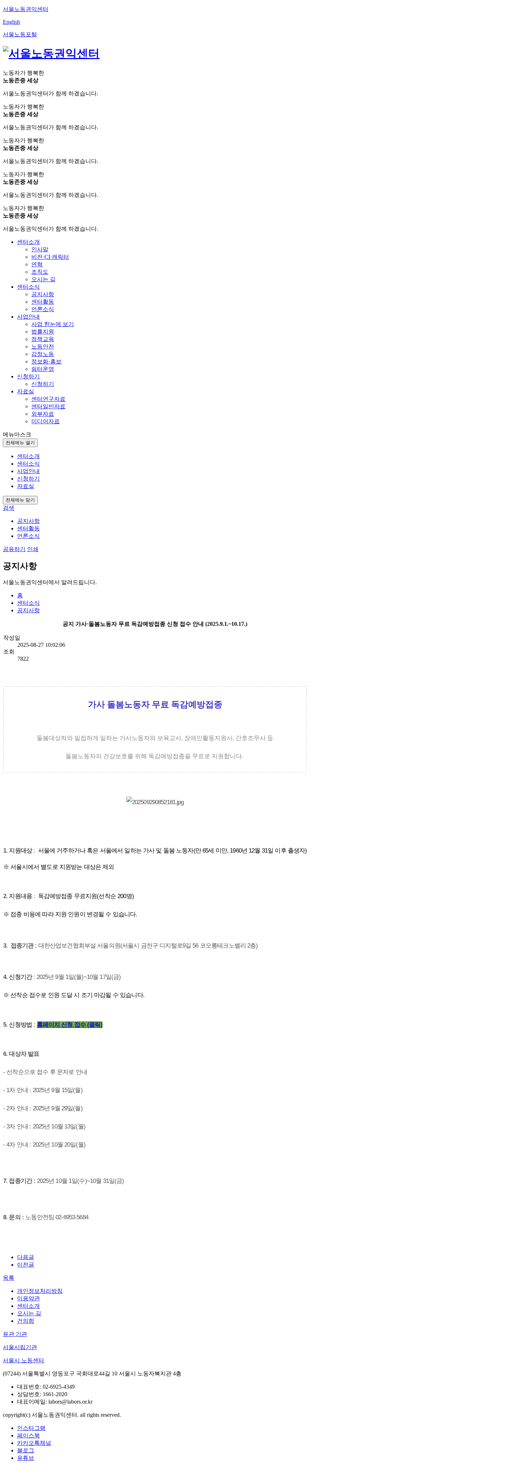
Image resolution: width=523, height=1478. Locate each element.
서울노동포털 (20, 34)
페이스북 (28, 1435)
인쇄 (32, 549)
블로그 (25, 1450)
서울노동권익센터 (25, 9)
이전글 (25, 1265)
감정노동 (42, 354)
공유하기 (14, 549)
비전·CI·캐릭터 (50, 257)
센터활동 (42, 302)
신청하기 (42, 384)
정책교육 (42, 339)
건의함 (25, 1321)
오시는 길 (43, 279)
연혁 (37, 264)
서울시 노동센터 (23, 1360)
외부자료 (42, 414)
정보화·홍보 (46, 361)
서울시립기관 (20, 1347)
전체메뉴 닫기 (20, 500)
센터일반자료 (48, 406)
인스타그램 (31, 1428)
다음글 (25, 1257)
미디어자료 (45, 421)
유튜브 (25, 1458)
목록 (8, 1278)
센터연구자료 (48, 399)
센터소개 (28, 1306)
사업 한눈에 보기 (52, 324)
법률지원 (42, 332)
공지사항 (42, 294)
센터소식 (28, 603)
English (11, 22)
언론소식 (42, 309)
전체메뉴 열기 (20, 442)
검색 (8, 508)
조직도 (39, 272)
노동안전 (42, 347)
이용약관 (28, 1298)
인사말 (39, 249)
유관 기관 (15, 1334)
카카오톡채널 (34, 1443)
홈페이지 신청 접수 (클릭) (69, 1024)
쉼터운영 (42, 369)
